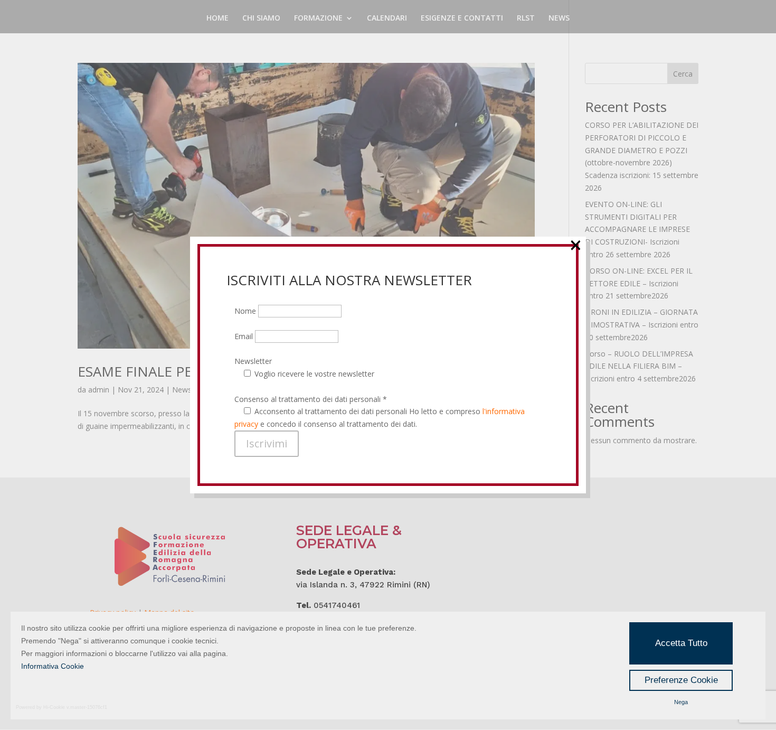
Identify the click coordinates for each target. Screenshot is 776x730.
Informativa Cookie (52, 666)
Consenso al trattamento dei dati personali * (310, 399)
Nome (246, 311)
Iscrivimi (266, 443)
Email (244, 336)
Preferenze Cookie (681, 680)
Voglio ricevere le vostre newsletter (314, 374)
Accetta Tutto (681, 643)
